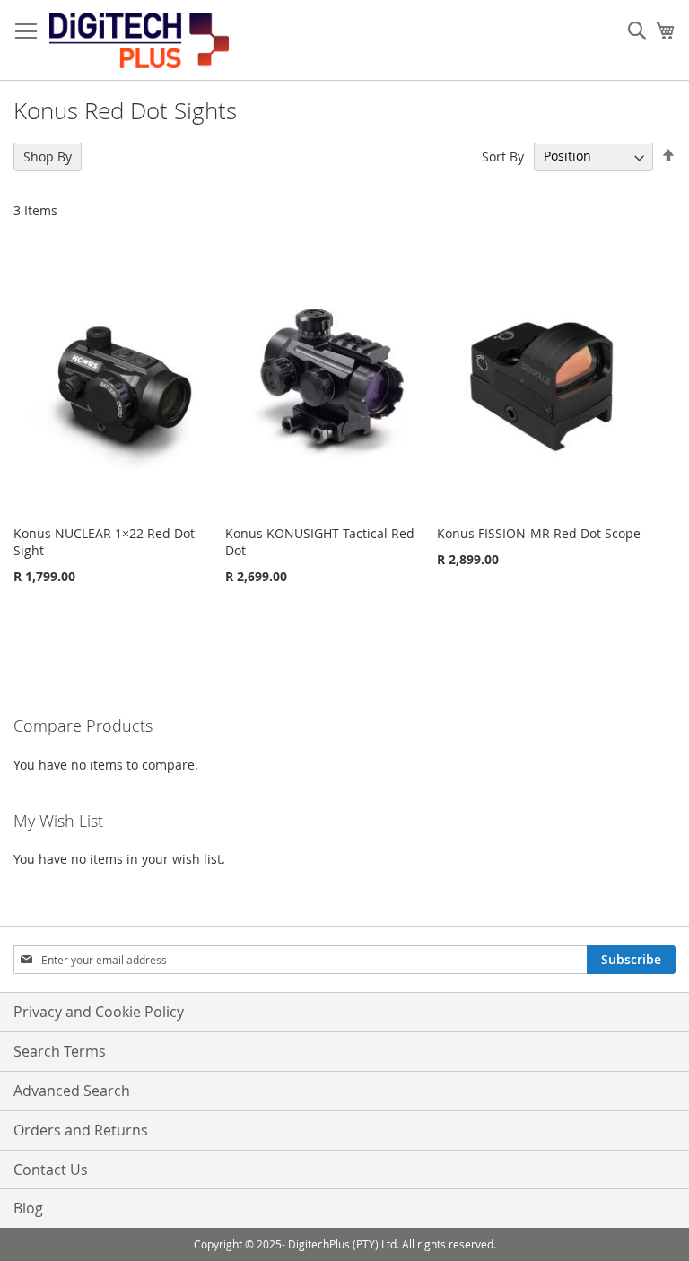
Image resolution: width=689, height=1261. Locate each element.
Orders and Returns (80, 1130)
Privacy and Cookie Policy (98, 1012)
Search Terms (59, 1051)
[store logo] (139, 40)
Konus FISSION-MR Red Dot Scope (539, 533)
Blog (28, 1208)
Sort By (503, 155)
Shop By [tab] (47, 156)
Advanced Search (71, 1090)
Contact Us (50, 1169)
